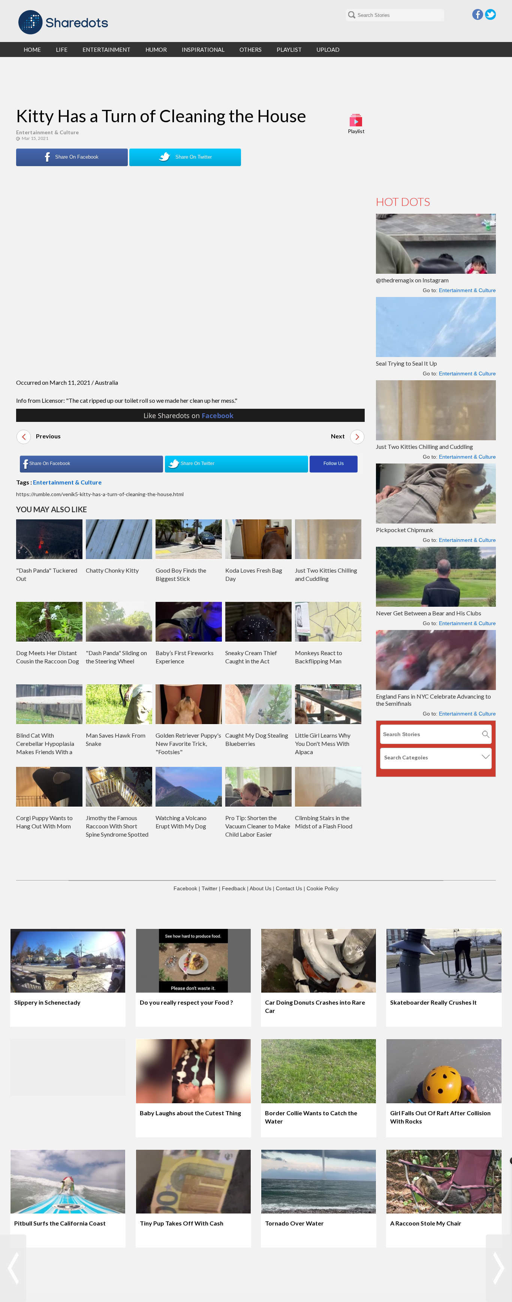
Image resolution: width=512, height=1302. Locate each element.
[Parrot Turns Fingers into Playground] (13, 1268)
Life (61, 49)
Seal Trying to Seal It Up (406, 363)
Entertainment (106, 49)
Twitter (490, 14)
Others (251, 49)
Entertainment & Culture (47, 132)
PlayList (289, 49)
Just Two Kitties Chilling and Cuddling (424, 446)
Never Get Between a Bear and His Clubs (428, 612)
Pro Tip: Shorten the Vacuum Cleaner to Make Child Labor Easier (257, 826)
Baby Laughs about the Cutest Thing (190, 1112)
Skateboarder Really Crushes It (433, 1002)
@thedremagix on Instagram (412, 280)
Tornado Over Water (294, 1223)
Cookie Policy (322, 888)
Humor (156, 49)
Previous (48, 436)
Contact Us (289, 888)
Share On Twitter (193, 157)
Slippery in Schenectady (47, 1002)
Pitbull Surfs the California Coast (60, 1223)
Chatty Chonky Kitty (112, 570)
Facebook (477, 14)
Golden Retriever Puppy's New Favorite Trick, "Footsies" (188, 743)
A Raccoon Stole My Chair (425, 1223)
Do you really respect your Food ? (186, 1002)
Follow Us (333, 463)
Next (338, 436)
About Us (260, 888)
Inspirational (203, 49)
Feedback (234, 888)
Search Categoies (406, 757)
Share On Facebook (76, 157)
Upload (328, 49)
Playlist (356, 131)
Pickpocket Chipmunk (404, 529)
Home (32, 49)
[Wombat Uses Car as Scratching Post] (499, 1268)
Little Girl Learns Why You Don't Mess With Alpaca (322, 743)
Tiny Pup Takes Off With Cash (181, 1223)
